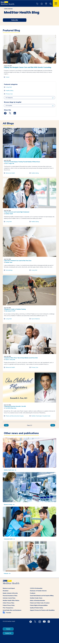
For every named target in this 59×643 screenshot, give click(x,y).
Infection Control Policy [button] (9, 598)
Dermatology (9, 270)
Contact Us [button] (8, 633)
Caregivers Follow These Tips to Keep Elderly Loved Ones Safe (21, 358)
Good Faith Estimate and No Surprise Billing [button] (41, 595)
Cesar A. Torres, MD (10, 359)
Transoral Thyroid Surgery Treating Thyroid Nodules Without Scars (22, 161)
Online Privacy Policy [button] (8, 603)
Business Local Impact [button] (9, 588)
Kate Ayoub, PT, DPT (10, 311)
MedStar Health (9, 213)
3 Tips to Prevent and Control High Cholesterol (16, 212)
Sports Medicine (35, 319)
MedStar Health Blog (8, 8)
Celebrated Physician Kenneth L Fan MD (15, 406)
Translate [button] (8, 612)
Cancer (7, 77)
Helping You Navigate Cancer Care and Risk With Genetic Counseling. (27, 67)
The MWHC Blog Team (10, 408)
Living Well (9, 87)
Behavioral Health (10, 173)
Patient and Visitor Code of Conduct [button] (39, 603)
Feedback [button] (32, 593)
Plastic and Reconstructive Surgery (15, 416)
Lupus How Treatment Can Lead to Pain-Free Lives (17, 260)
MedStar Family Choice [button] (36, 598)
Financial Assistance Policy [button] (10, 595)
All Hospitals (9, 105)
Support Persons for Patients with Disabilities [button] (42, 610)
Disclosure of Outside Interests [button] (38, 591)
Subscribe (14, 20)
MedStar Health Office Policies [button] (11, 600)
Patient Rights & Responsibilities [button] (39, 605)
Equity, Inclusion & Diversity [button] (10, 593)
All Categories (9, 97)
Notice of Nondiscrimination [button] (37, 600)
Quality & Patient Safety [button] (36, 608)
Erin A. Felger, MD (9, 163)
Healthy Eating (9, 90)
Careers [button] (8, 629)
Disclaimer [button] (5, 591)
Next (53, 425)
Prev (6, 425)
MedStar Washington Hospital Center (40, 416)
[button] (37, 4)
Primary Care (9, 94)
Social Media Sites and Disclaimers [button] (12, 610)
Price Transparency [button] (8, 608)
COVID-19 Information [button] (36, 588)
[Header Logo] (7, 2)
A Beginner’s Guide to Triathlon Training (15, 309)
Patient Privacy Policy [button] (9, 605)
